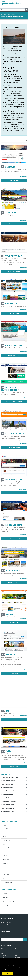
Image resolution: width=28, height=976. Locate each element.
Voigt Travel (4, 953)
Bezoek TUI (14, 719)
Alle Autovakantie (7, 882)
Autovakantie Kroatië (8, 791)
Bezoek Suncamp (14, 224)
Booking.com (6, 840)
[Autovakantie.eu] (11, 3)
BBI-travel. (3, 955)
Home (3, 14)
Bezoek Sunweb (14, 180)
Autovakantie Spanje (8, 804)
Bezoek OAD (14, 766)
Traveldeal (6, 871)
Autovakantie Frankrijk (8, 784)
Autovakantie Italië (7, 787)
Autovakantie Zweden (8, 808)
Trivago (5, 836)
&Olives (5, 855)
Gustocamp (6, 859)
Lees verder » (23, 176)
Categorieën (11, 14)
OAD (4, 844)
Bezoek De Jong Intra (14, 492)
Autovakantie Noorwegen (9, 797)
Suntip (4, 825)
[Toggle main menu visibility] (25, 4)
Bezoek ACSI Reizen (14, 582)
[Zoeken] (26, 9)
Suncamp (5, 851)
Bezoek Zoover (14, 622)
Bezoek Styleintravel (14, 271)
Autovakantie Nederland (9, 794)
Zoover (5, 878)
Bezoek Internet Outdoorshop (14, 401)
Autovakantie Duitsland (8, 780)
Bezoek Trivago (14, 673)
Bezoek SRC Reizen (14, 313)
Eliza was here (7, 848)
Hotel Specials (7, 863)
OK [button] (7, 973)
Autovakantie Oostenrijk (9, 801)
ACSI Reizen (18, 957)
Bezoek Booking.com (14, 538)
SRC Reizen (6, 829)
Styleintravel (6, 874)
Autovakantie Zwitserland (9, 811)
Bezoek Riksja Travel (14, 355)
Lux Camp (5, 867)
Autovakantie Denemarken (10, 777)
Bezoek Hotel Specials (14, 447)
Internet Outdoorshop (8, 901)
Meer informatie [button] (8, 969)
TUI (4, 832)
